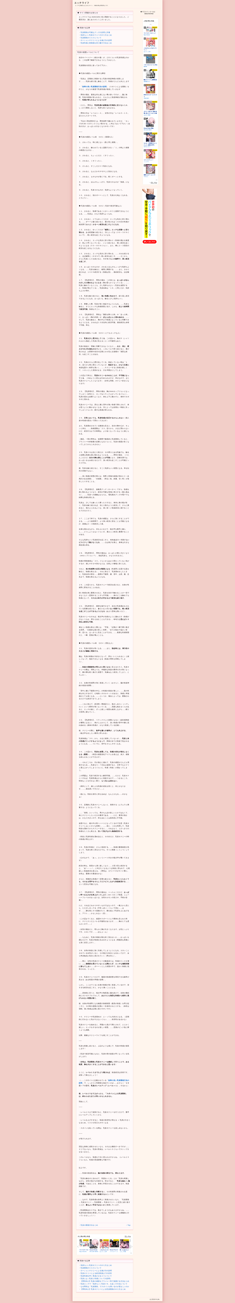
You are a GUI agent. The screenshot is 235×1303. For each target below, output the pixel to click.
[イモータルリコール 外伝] (150, 58)
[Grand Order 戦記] (94, 1243)
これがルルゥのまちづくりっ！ (150, 49)
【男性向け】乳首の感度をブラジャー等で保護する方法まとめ (105, 1281)
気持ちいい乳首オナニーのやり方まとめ (96, 35)
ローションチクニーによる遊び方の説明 (96, 40)
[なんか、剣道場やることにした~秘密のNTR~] (150, 137)
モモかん (146, 176)
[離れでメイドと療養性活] (150, 73)
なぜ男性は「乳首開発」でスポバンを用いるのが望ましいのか (105, 1286)
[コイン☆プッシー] (150, 153)
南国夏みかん (147, 81)
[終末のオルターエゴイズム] (150, 88)
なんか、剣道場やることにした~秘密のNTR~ (150, 144)
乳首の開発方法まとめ (89, 1225)
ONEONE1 (146, 98)
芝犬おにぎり (147, 146)
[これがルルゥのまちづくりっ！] (104, 1243)
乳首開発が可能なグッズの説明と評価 (95, 32)
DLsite (128, 1236)
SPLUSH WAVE (94, 1251)
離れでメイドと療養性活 (150, 80)
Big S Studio (83, 1251)
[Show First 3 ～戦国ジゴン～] (114, 1243)
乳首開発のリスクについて (91, 38)
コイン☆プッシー (148, 160)
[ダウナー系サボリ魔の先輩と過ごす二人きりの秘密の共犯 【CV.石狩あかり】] (150, 105)
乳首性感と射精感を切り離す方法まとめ (96, 43)
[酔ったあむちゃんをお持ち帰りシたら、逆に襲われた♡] (124, 1243)
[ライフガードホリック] (84, 1243)
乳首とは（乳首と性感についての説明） (96, 1278)
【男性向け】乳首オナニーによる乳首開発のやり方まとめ (103, 1289)
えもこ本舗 (123, 1251)
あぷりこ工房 (103, 1251)
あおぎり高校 (147, 115)
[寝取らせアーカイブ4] (150, 168)
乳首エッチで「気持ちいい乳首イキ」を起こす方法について (104, 1284)
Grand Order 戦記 (149, 128)
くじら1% (146, 161)
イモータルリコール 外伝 (150, 65)
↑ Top (128, 1225)
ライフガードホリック (150, 33)
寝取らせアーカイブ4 (149, 175)
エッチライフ (81, 3)
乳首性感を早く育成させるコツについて (96, 1276)
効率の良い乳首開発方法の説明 (94, 87)
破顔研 (145, 66)
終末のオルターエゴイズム (150, 95)
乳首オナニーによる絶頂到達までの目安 (96, 1273)
